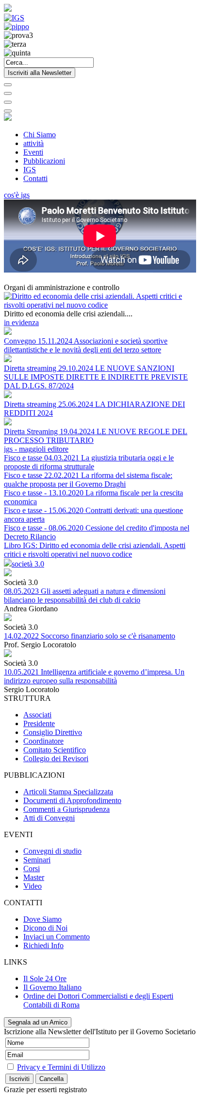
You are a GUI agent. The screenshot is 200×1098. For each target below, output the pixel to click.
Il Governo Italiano (52, 987)
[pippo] (16, 26)
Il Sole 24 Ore (45, 978)
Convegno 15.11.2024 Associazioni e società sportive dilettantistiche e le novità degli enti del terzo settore (85, 345)
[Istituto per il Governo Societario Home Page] (8, 9)
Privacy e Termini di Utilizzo (61, 1067)
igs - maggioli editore (36, 449)
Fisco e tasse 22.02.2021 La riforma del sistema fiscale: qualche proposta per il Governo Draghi (88, 479)
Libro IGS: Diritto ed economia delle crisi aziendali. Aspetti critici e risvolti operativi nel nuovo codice (94, 549)
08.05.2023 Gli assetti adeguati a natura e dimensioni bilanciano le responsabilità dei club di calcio (85, 595)
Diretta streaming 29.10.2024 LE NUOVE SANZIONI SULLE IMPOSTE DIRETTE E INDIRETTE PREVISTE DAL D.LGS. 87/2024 (96, 377)
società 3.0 (28, 564)
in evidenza (21, 322)
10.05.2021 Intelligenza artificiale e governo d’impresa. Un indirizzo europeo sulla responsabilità (94, 676)
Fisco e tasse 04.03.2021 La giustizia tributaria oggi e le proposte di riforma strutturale (89, 462)
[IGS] (14, 18)
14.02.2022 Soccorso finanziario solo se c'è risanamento (89, 636)
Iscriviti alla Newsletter (39, 72)
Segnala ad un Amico (37, 1022)
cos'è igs (17, 195)
